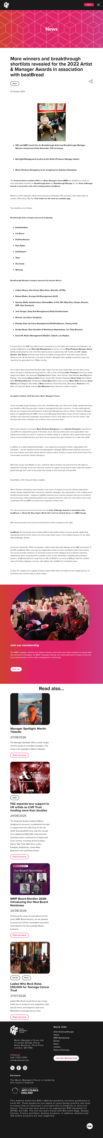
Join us (16, 669)
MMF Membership (61, 1037)
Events (15, 977)
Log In (89, 5)
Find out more (19, 755)
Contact (57, 1046)
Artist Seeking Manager (64, 1031)
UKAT (15, 798)
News (15, 83)
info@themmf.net (19, 1060)
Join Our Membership (66, 1058)
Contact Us (15, 1054)
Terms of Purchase (61, 1049)
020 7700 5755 (18, 1057)
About (56, 1034)
